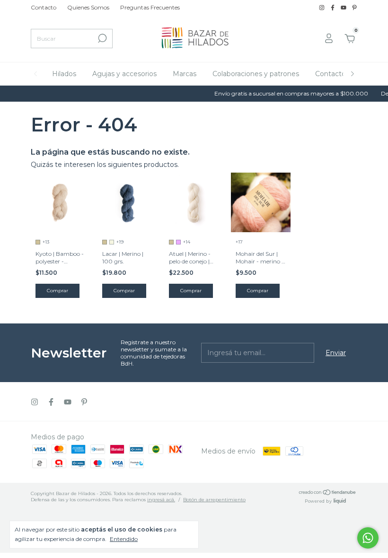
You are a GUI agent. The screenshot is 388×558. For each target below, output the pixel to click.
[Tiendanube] (327, 493)
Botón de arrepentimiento (214, 500)
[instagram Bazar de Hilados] (322, 7)
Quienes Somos (88, 7)
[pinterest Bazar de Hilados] (354, 7)
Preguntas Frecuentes (150, 7)
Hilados (64, 74)
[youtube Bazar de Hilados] (344, 7)
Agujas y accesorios (124, 74)
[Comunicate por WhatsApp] (368, 538)
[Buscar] (101, 38)
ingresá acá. (161, 500)
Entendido (124, 538)
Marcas (184, 74)
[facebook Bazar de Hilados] (333, 7)
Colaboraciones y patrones (255, 74)
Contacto (43, 7)
